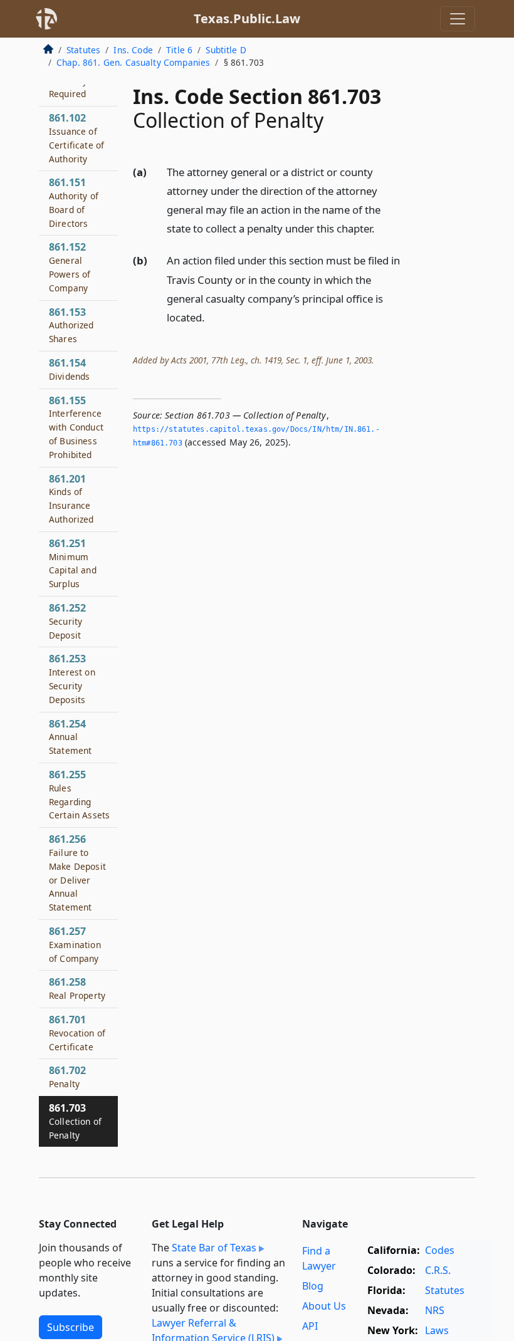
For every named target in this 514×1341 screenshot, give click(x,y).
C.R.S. (438, 1270)
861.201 (71, 498)
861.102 (76, 137)
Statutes (83, 50)
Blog (312, 1286)
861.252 (67, 621)
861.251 (73, 563)
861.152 (69, 266)
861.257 (75, 944)
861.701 (77, 1033)
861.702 (67, 1076)
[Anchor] (382, 227)
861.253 (72, 678)
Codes (439, 1250)
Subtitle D (226, 50)
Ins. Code (132, 50)
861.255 (79, 794)
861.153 (71, 325)
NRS (434, 1310)
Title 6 (179, 50)
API (310, 1326)
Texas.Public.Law (247, 18)
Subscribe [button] (70, 1327)
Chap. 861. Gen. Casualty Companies (133, 62)
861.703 (75, 1121)
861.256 (77, 872)
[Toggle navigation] (457, 18)
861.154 (69, 369)
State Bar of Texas (214, 1248)
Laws (437, 1330)
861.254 (70, 737)
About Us (324, 1306)
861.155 (76, 427)
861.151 (73, 202)
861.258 (77, 988)
